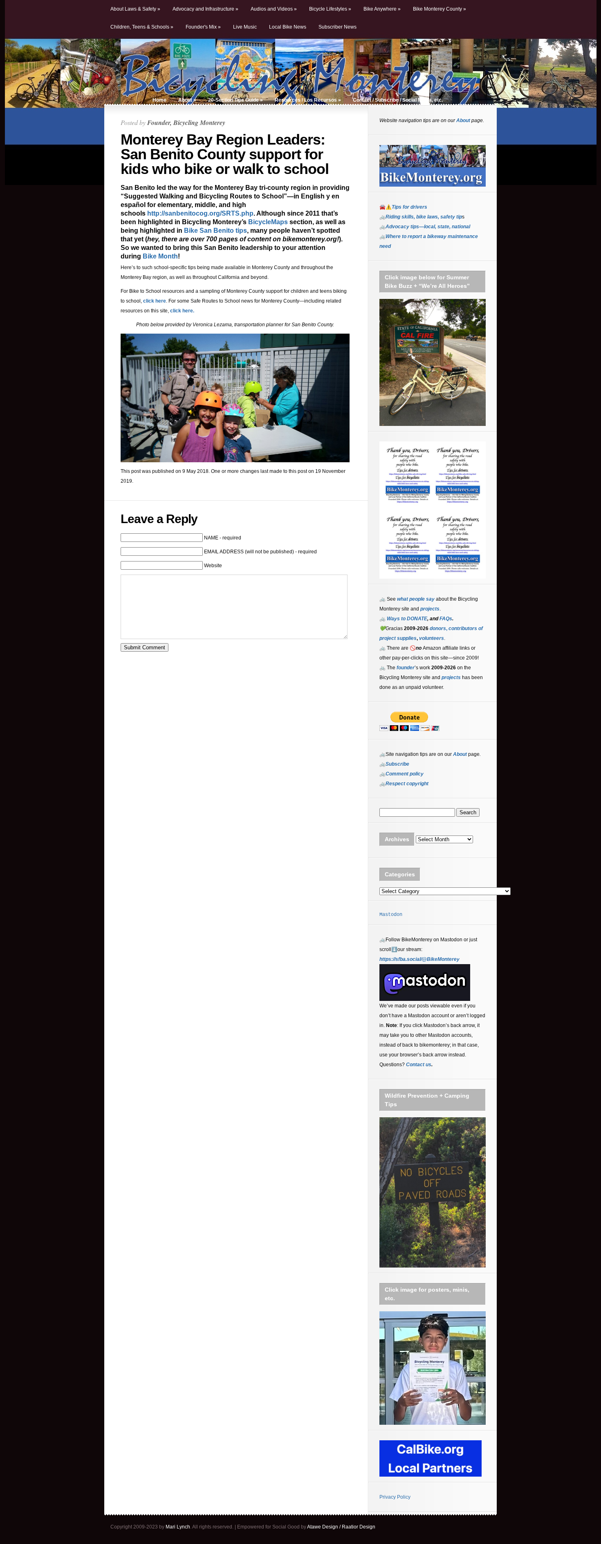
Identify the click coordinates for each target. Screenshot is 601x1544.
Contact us (418, 1064)
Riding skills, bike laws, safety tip (424, 217)
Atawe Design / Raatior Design (341, 1527)
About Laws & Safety (135, 9)
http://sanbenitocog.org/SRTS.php (200, 213)
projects (451, 677)
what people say (416, 599)
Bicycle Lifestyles (330, 9)
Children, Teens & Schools (141, 27)
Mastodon (390, 915)
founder (406, 668)
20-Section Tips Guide (235, 100)
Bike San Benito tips (215, 230)
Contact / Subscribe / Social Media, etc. (398, 100)
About (187, 100)
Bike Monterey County (439, 9)
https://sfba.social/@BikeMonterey (419, 959)
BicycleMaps (268, 221)
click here (154, 301)
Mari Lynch (178, 1527)
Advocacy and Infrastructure (205, 9)
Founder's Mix (203, 27)
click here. (182, 311)
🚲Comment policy (401, 774)
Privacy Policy (394, 1497)
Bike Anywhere (382, 9)
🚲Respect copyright (403, 783)
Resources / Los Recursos (308, 100)
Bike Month (160, 256)
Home (159, 100)
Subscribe (397, 764)
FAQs (445, 619)
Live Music (245, 27)
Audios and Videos (274, 9)
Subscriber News (337, 27)
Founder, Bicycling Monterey (186, 122)
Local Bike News (287, 27)
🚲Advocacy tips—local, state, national (424, 226)
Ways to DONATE (407, 619)
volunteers (431, 638)
